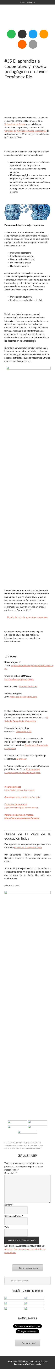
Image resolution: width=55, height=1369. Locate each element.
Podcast (36, 1142)
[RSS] (22, 44)
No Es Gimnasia (24, 1142)
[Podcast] (22, 34)
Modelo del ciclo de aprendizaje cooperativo (27, 617)
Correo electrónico (13, 1215)
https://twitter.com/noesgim (28, 797)
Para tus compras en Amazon (19, 814)
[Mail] (33, 44)
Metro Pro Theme (30, 1361)
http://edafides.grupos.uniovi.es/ (19, 679)
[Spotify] (11, 34)
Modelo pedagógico (32, 1148)
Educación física (12, 1148)
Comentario (10, 1173)
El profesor (21, 758)
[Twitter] (33, 34)
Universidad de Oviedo (15, 124)
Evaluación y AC (24, 731)
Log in (38, 1364)
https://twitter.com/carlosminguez (19, 790)
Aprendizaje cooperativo (30, 1145)
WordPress (29, 1364)
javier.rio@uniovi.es (28, 686)
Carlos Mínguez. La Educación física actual (27, 18)
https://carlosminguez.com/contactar (21, 807)
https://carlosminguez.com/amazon (21, 817)
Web (6, 1226)
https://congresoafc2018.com (23, 696)
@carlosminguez (12, 786)
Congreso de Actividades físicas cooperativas (25, 130)
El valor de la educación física (28, 847)
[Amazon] (43, 34)
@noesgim (9, 797)
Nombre (8, 1204)
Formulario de (15, 804)
